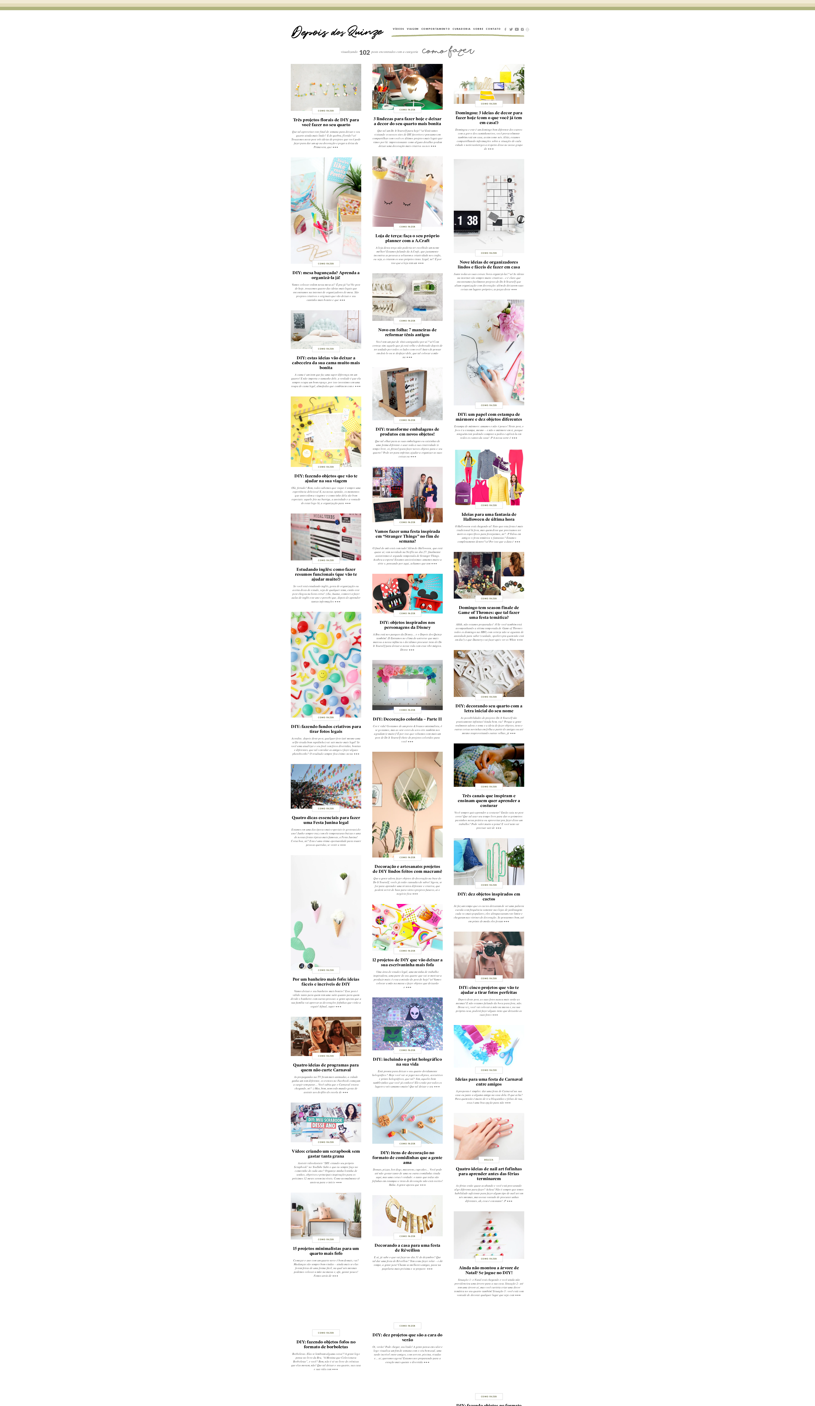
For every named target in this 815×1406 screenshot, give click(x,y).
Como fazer (326, 111)
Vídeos (398, 28)
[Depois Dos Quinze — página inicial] (338, 29)
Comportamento (435, 28)
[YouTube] (517, 28)
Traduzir (527, 29)
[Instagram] (523, 28)
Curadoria (461, 28)
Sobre (478, 28)
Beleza (488, 1160)
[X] (511, 28)
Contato (493, 28)
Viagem (413, 28)
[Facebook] (506, 28)
